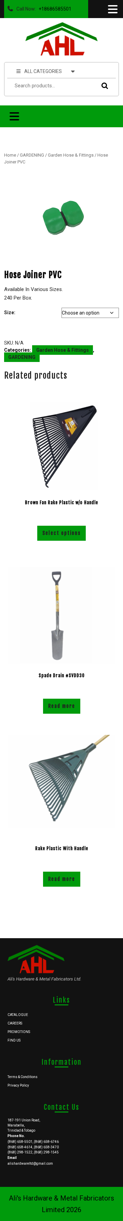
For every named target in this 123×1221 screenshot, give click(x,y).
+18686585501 (53, 7)
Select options (61, 533)
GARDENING (32, 155)
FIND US (14, 1040)
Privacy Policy (18, 1085)
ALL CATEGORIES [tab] (43, 71)
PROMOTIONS (19, 1032)
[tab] (112, 9)
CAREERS (15, 1023)
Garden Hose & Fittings (71, 155)
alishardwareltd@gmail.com (30, 1163)
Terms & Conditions (23, 1077)
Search (103, 85)
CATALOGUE (18, 1015)
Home (10, 155)
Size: (9, 312)
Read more (61, 706)
